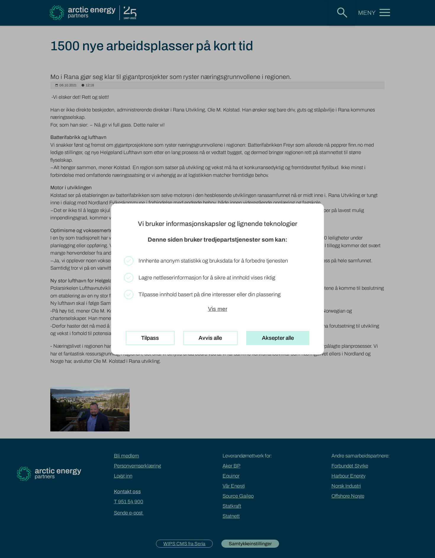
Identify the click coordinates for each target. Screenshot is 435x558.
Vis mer (217, 309)
